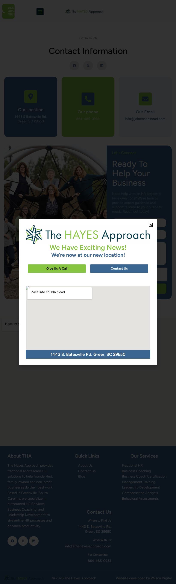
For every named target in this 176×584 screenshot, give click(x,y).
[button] (150, 224)
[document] (88, 292)
